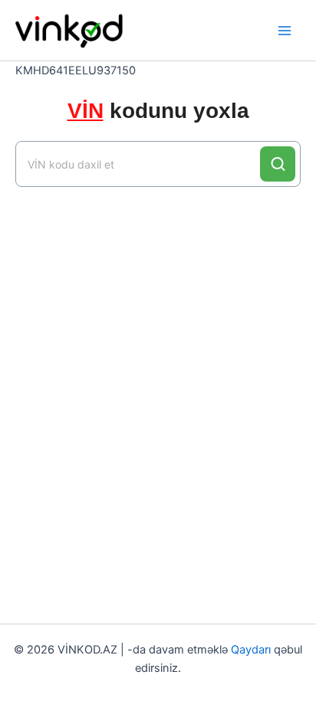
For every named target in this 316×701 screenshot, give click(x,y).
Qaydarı (251, 650)
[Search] (277, 164)
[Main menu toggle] (284, 31)
